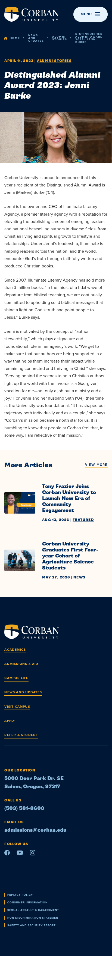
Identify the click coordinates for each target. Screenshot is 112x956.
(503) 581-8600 (24, 808)
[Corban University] (31, 14)
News (79, 577)
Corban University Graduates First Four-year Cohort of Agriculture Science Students (70, 556)
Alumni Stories (59, 38)
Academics (15, 649)
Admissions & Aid (21, 663)
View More (96, 465)
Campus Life (16, 677)
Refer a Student (21, 734)
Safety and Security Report (31, 925)
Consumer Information (27, 902)
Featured (83, 520)
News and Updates (36, 38)
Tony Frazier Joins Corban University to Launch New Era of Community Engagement (69, 498)
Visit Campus (17, 706)
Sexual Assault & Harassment (33, 910)
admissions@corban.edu (35, 830)
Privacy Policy (20, 895)
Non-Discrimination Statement (33, 918)
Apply (9, 720)
